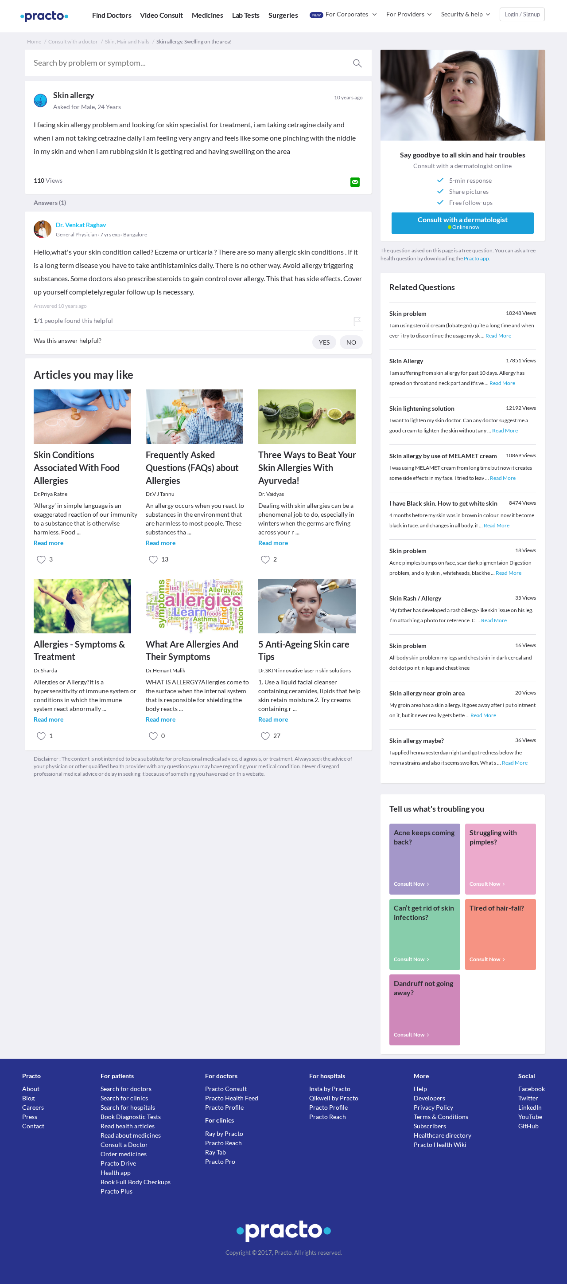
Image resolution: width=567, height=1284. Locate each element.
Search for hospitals (128, 1107)
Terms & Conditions (441, 1116)
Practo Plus (116, 1191)
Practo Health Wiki (440, 1144)
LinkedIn (530, 1107)
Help (420, 1088)
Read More (498, 335)
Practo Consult (226, 1088)
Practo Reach (223, 1143)
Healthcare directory (442, 1135)
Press (29, 1116)
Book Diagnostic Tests (131, 1116)
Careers (33, 1107)
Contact (33, 1126)
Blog (28, 1098)
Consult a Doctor (124, 1144)
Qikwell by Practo (333, 1098)
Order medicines (124, 1154)
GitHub (528, 1126)
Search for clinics (124, 1098)
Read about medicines (131, 1135)
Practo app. (477, 258)
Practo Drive (118, 1163)
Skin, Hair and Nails (127, 41)
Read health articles (128, 1126)
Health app (116, 1172)
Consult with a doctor (73, 41)
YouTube (530, 1116)
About (30, 1088)
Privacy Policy (433, 1107)
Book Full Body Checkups (136, 1182)
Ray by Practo (224, 1133)
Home (34, 41)
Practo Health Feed (231, 1098)
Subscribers (430, 1126)
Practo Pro (220, 1161)
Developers (429, 1098)
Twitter (528, 1098)
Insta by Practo (329, 1088)
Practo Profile (224, 1107)
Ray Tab (215, 1152)
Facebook (531, 1088)
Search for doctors (126, 1088)
